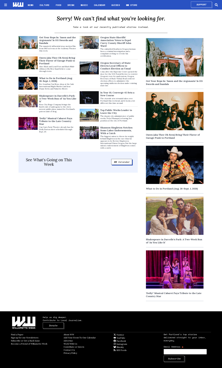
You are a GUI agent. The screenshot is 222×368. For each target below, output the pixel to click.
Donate (56, 325)
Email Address (174, 347)
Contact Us (69, 350)
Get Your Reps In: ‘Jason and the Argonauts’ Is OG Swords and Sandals (57, 40)
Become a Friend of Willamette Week (29, 343)
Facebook (129, 341)
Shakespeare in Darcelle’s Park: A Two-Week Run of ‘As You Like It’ (57, 98)
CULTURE (44, 5)
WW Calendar (123, 162)
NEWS (30, 5)
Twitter (127, 334)
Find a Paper (17, 334)
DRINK (71, 5)
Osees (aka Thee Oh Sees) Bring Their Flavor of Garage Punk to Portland (57, 60)
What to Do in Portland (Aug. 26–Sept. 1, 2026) (56, 79)
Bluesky (124, 347)
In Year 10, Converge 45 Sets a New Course (117, 94)
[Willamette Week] (18, 5)
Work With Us (70, 343)
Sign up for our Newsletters (24, 337)
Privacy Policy (70, 353)
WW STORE (131, 5)
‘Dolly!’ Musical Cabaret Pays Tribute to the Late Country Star (55, 121)
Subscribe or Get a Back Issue (25, 340)
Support (204, 4)
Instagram (127, 344)
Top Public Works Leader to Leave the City (116, 111)
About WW (69, 334)
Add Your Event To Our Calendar (80, 337)
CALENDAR (99, 5)
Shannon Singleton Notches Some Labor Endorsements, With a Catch (116, 130)
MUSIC (84, 5)
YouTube (125, 338)
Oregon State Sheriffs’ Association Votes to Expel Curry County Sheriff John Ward (115, 41)
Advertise (68, 340)
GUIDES (115, 5)
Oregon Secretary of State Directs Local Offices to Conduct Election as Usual (115, 66)
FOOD (58, 5)
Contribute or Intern (74, 347)
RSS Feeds (126, 350)
